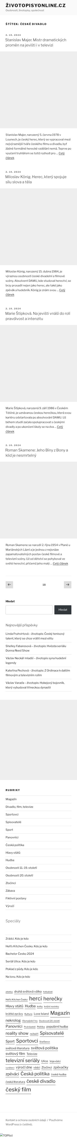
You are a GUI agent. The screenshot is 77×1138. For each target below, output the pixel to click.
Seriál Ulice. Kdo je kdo (20, 961)
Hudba (10, 860)
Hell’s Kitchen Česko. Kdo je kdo (26, 946)
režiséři (34, 1033)
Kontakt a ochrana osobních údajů (26, 1120)
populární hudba (57, 1026)
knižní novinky (51, 1006)
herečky (52, 999)
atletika (9, 992)
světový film (15, 1053)
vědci (36, 1067)
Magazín (11, 799)
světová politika (44, 1048)
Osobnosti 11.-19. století (21, 867)
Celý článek (60, 563)
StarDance (44, 1041)
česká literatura (15, 1082)
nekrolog (13, 1020)
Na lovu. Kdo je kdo (18, 976)
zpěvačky (60, 1067)
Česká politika (15, 845)
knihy (40, 1006)
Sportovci (12, 814)
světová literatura (18, 1048)
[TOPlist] (6, 1135)
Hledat (10, 601)
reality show (17, 1033)
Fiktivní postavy (16, 898)
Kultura (28, 1014)
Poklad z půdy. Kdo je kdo (22, 969)
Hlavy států (13, 852)
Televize (32, 1054)
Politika (41, 1026)
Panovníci (12, 837)
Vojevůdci (55, 1061)
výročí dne (24, 1067)
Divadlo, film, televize (19, 807)
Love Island (41, 1013)
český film (18, 1089)
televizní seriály (23, 1060)
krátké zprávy (14, 1013)
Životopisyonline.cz (36, 5)
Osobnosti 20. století (19, 875)
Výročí (10, 906)
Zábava (10, 890)
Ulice (44, 1061)
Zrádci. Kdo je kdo (17, 938)
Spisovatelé (13, 822)
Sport (9, 829)
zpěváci (12, 1074)
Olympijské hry (30, 1021)
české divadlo (41, 1081)
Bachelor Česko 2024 (20, 953)
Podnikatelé (30, 1027)
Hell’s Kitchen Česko (17, 999)
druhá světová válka (28, 991)
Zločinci (11, 883)
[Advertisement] (38, 89)
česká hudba (58, 1074)
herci (35, 998)
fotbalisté (48, 992)
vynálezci (10, 1068)
